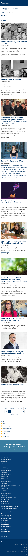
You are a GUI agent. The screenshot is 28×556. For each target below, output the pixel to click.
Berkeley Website (5, 522)
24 (19, 409)
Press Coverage (7, 426)
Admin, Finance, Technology (7, 499)
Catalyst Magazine (7, 428)
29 (13, 412)
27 (6, 412)
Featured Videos (7, 433)
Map (2, 463)
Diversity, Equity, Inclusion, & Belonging (10, 506)
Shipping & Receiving (6, 515)
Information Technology (6, 511)
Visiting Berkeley (5, 531)
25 (22, 409)
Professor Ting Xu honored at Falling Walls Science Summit (12, 319)
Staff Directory (5, 517)
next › (13, 414)
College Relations (5, 503)
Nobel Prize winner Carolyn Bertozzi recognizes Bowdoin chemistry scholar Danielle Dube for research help (13, 120)
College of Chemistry (9, 9)
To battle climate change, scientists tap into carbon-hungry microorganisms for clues (14, 279)
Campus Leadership (6, 526)
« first (6, 408)
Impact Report (6, 431)
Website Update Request (6, 518)
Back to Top (24, 554)
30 (17, 412)
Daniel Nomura (4, 358)
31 (20, 412)
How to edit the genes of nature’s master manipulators (12, 202)
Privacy (25, 549)
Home (2, 12)
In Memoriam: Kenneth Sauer (12, 385)
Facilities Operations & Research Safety (10, 508)
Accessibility (24, 546)
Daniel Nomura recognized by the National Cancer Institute (12, 352)
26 (25, 409)
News (7, 12)
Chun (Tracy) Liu (5, 252)
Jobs (2, 513)
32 (23, 412)
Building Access (4, 501)
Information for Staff (6, 510)
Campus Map (4, 529)
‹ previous (12, 408)
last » (18, 414)
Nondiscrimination (22, 547)
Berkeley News (5, 524)
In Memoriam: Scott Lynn (11, 79)
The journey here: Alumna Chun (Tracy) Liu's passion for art (13, 242)
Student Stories (6, 436)
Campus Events (5, 528)
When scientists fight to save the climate (14, 42)
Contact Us (3, 504)
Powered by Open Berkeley (20, 544)
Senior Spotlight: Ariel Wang (12, 161)
